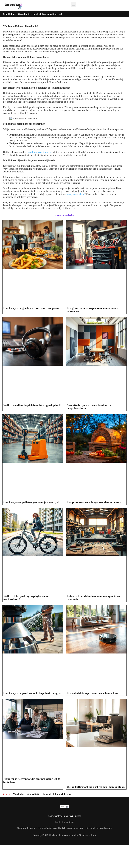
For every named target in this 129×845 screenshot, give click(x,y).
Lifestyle (6, 794)
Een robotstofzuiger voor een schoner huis (92, 693)
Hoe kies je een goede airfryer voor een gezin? (31, 308)
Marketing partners (64, 822)
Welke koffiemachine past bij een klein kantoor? (96, 786)
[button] (73, 4)
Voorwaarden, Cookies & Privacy (64, 816)
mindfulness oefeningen (39, 152)
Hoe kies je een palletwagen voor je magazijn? (31, 502)
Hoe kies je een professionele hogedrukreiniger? (32, 693)
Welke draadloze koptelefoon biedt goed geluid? (32, 405)
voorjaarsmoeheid (75, 194)
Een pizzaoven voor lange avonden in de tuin (94, 502)
